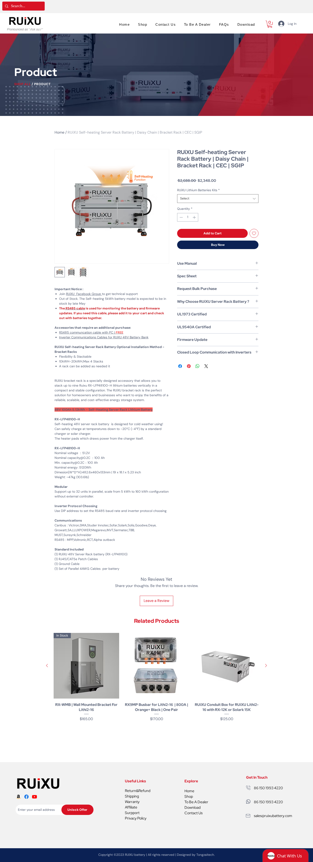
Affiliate (131, 807)
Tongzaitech (205, 855)
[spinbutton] (188, 217)
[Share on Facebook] (180, 366)
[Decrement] (181, 217)
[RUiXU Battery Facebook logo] (26, 797)
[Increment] (195, 217)
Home (59, 132)
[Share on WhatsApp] (197, 366)
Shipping (132, 796)
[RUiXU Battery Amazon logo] (18, 797)
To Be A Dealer (196, 802)
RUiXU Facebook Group (84, 294)
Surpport (132, 812)
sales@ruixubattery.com (273, 815)
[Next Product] (266, 665)
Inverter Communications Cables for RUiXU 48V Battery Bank (103, 337)
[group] (156, 680)
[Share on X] (206, 366)
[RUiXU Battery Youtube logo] (34, 797)
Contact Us (193, 813)
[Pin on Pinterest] (189, 366)
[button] (270, 24)
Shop (188, 796)
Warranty (132, 801)
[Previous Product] (47, 665)
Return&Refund (137, 790)
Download (192, 807)
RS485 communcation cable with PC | (91, 332)
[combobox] (217, 198)
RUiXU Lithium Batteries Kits (198, 190)
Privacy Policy (135, 818)
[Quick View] (156, 666)
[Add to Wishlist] (254, 233)
